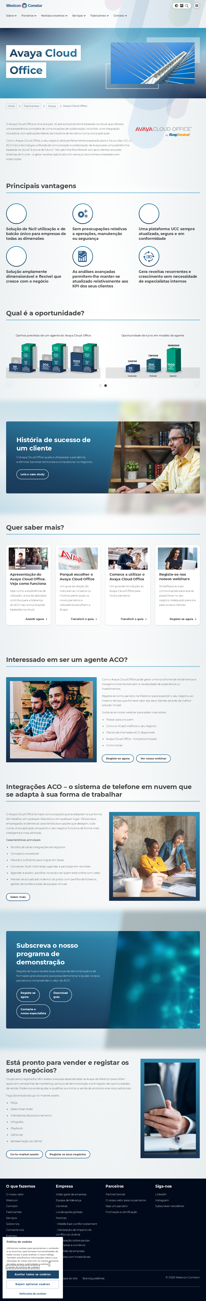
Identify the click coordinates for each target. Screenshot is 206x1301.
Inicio (11, 106)
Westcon (12, 1200)
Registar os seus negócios (68, 1154)
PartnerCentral (115, 1194)
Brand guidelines (94, 1278)
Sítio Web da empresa (70, 1251)
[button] (176, 5)
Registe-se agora (118, 758)
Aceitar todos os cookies (33, 1274)
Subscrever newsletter (169, 1206)
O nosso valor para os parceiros (126, 1200)
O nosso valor (15, 1194)
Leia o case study (32, 474)
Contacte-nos (15, 1229)
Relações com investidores (73, 1256)
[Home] (24, 6)
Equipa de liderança (68, 1200)
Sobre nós (12, 1223)
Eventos (11, 1235)
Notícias (61, 1218)
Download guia (60, 994)
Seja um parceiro (117, 1206)
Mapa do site (69, 1278)
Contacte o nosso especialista (33, 1011)
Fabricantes (31, 106)
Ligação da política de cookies (23, 1267)
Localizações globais (69, 1212)
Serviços (11, 1218)
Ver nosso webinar (153, 758)
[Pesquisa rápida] (186, 5)
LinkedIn (161, 1194)
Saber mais (18, 897)
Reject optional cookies (32, 1284)
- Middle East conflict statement (76, 1223)
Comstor (12, 1206)
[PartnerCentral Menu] (197, 6)
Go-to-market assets (24, 1154)
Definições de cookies (32, 1293)
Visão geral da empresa (71, 1194)
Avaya (52, 106)
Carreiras (61, 1206)
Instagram (162, 1200)
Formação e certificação (121, 1212)
